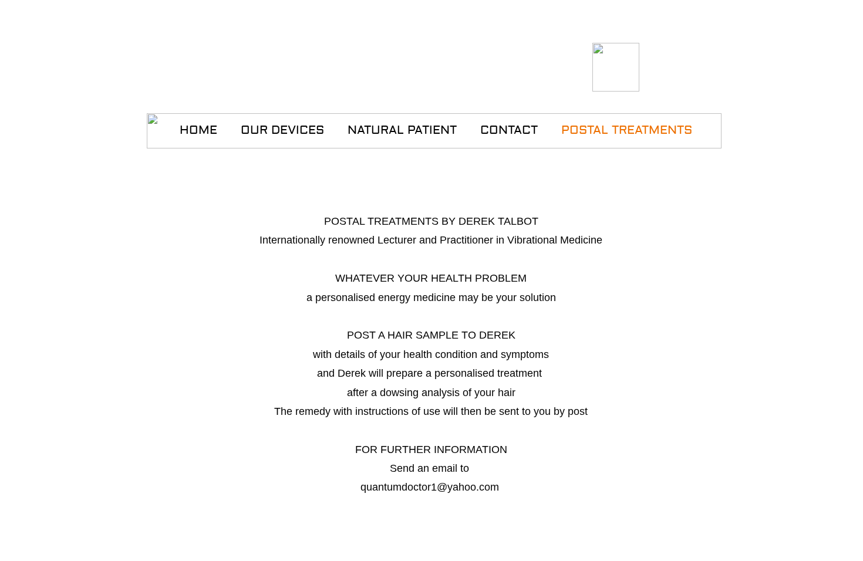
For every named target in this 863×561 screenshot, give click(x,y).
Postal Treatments (626, 130)
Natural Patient (402, 130)
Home (198, 130)
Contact (509, 130)
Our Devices (282, 130)
